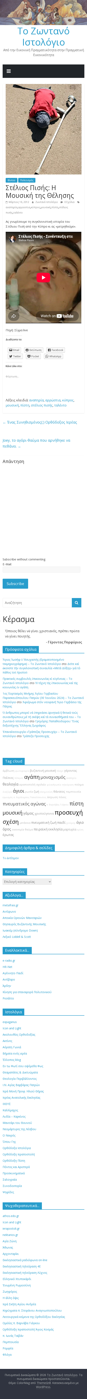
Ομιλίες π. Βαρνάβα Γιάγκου (21, 1323)
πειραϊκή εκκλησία (48, 829)
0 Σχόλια (69, 202)
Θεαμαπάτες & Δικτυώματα (20, 1072)
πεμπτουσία (73, 791)
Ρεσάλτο (8, 998)
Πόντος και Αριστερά (16, 1167)
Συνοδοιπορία (12, 1186)
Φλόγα (7, 1355)
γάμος (28, 813)
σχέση (11, 821)
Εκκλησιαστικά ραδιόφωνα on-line (25, 1260)
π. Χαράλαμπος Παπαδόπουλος (30, 797)
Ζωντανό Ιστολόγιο (46, 202)
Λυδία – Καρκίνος (14, 1116)
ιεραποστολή (27, 784)
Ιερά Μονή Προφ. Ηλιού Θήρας (23, 1091)
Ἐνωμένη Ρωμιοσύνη (17, 1285)
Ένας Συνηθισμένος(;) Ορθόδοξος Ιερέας (40, 422)
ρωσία (29, 791)
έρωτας (8, 834)
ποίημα (79, 784)
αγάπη (32, 776)
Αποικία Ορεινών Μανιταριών (22, 918)
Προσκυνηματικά (14, 1173)
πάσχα (60, 770)
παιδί (61, 822)
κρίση (80, 829)
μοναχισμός (52, 777)
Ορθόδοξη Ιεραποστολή (19, 1154)
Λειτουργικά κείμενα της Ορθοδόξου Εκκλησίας (34, 1317)
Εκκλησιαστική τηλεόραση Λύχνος (25, 1273)
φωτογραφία (22, 770)
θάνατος (59, 791)
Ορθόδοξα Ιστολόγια (17, 1148)
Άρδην (7, 986)
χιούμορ (70, 823)
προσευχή (69, 812)
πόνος (62, 797)
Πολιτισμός (26, 180)
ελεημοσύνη (46, 791)
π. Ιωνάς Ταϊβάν (13, 1336)
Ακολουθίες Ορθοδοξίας (19, 1034)
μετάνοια (25, 823)
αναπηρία (11, 207)
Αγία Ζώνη (10, 1241)
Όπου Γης (9, 1142)
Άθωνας (8, 1247)
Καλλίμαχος (10, 1110)
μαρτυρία (69, 829)
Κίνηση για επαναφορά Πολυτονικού (27, 992)
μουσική (46, 207)
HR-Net (7, 967)
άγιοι (18, 791)
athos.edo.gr (11, 1216)
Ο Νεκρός (9, 1135)
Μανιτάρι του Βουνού (17, 1123)
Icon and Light (12, 1028)
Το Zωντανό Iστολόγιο (43, 36)
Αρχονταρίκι (11, 1254)
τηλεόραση (68, 784)
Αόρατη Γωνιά (12, 1047)
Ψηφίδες (8, 1192)
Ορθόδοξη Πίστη (14, 1161)
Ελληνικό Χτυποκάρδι (17, 1279)
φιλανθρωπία (54, 784)
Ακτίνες (7, 1041)
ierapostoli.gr (11, 1228)
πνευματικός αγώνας (24, 804)
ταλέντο (18, 212)
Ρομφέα (8, 1348)
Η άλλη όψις (11, 1298)
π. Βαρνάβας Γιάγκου (58, 804)
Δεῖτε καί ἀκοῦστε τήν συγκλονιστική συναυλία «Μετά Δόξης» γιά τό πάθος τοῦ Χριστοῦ (41, 668)
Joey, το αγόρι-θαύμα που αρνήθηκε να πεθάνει (36, 443)
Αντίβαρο (9, 979)
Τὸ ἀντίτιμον (11, 858)
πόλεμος (19, 778)
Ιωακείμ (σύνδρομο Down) (20, 930)
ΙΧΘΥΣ (7, 1104)
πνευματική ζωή (43, 822)
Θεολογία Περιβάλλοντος (20, 1079)
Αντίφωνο (9, 911)
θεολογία (10, 784)
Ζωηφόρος (10, 1291)
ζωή (36, 791)
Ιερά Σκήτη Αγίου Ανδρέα (19, 1304)
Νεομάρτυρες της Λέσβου (19, 1129)
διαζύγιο (7, 791)
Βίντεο (11, 180)
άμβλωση (8, 771)
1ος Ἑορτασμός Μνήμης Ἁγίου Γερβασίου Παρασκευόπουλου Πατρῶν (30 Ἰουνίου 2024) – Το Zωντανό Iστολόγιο (43, 698)
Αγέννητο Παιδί (13, 973)
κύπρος (35, 207)
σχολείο (41, 784)
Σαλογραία (10, 1179)
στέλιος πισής (42, 405)
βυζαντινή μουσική (43, 771)
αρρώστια (24, 207)
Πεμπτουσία (11, 1342)
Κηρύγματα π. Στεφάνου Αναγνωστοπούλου (32, 1310)
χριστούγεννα (44, 813)
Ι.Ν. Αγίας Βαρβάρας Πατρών (21, 1085)
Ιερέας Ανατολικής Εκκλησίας (21, 1097)
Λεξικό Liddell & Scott (17, 937)
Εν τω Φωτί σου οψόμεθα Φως (23, 1066)
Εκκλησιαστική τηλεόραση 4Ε (22, 1266)
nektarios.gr (10, 1235)
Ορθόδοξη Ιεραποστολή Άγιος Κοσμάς (28, 1329)
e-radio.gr (9, 960)
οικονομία (18, 829)
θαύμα (29, 829)
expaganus (10, 1022)
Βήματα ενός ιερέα (15, 1053)
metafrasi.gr (10, 905)
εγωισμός (8, 797)
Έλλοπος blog (12, 1060)
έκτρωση (52, 797)
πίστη (54, 207)
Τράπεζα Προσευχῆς (35, 736)
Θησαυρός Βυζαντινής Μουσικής (24, 924)
